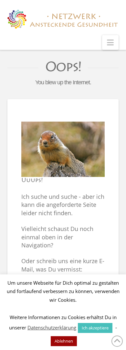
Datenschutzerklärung (51, 327)
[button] (110, 42)
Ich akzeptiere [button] (95, 328)
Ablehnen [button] (64, 341)
